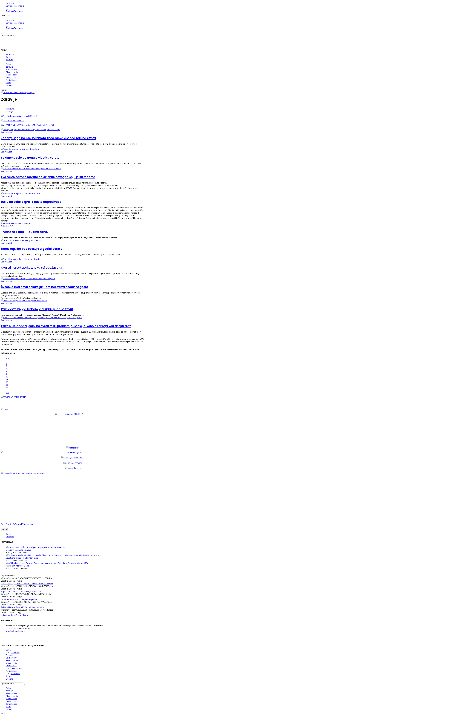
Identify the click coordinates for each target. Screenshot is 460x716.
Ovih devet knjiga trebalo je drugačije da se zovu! (37, 309)
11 (7, 379)
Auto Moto (15, 673)
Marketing (15, 652)
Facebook (10, 54)
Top (3, 713)
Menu (4, 90)
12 (7, 382)
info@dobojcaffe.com (15, 631)
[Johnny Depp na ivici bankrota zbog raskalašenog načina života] (30, 129)
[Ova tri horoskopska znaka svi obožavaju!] (20, 259)
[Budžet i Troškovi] (23, 473)
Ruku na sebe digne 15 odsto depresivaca (31, 202)
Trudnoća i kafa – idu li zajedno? (25, 232)
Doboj (8, 650)
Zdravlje (9, 655)
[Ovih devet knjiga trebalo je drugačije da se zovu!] (24, 300)
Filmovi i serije (12, 660)
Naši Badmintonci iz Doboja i (19, 565)
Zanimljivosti (6, 132)
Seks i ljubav (11, 657)
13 (7, 384)
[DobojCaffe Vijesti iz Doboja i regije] (17, 92)
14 (7, 387)
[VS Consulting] (73, 397)
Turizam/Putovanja (14, 11)
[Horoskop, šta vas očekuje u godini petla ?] (21, 240)
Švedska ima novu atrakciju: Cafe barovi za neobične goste (44, 287)
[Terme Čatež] (73, 428)
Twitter (9, 57)
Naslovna (10, 3)
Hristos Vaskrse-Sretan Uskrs (14, 615)
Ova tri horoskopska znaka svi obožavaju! (31, 268)
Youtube (9, 59)
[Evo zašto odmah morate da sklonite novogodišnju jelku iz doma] (31, 168)
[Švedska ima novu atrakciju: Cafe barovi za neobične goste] (28, 278)
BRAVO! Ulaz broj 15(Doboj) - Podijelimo (19, 599)
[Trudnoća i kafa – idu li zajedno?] (16, 223)
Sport (8, 676)
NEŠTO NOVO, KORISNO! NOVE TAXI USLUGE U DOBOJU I (27, 583)
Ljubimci (9, 679)
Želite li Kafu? (7, 226)
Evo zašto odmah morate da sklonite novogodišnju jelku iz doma (48, 177)
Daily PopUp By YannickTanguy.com (17, 524)
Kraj (7, 392)
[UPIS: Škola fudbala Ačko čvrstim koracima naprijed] (73, 468)
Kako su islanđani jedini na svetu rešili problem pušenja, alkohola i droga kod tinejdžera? (66, 326)
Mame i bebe (11, 663)
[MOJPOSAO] (73, 463)
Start (8, 358)
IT (7, 8)
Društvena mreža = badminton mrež (22, 558)
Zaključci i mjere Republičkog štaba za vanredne (22, 607)
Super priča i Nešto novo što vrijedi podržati (21, 591)
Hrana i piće (11, 665)
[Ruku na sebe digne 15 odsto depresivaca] (20, 193)
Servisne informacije (15, 6)
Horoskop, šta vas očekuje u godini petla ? (31, 249)
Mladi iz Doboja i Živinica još (18, 550)
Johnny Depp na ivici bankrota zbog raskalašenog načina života (48, 138)
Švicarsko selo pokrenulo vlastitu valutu (30, 158)
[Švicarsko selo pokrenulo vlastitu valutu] (20, 149)
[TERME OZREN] (73, 452)
